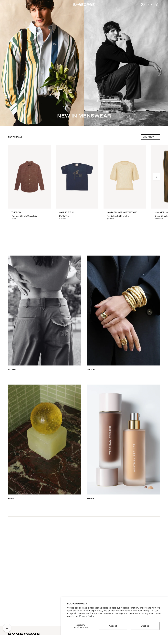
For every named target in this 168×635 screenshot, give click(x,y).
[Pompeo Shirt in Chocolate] (29, 177)
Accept (113, 625)
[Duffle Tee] (77, 177)
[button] (11, 4)
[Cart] (158, 4)
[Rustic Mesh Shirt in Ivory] (125, 177)
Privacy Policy (86, 616)
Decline (145, 625)
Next (156, 176)
